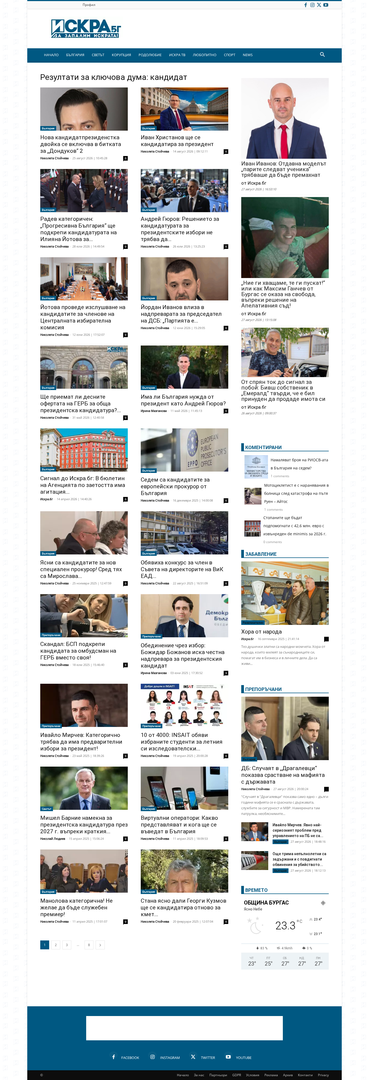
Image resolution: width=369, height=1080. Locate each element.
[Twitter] (319, 4)
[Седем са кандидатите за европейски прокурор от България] (184, 450)
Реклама (271, 1075)
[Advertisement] (184, 1028)
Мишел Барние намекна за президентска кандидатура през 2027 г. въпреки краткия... (84, 825)
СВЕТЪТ (98, 54)
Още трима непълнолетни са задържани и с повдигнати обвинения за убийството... (299, 859)
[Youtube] (326, 4)
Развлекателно (253, 622)
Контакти (305, 1075)
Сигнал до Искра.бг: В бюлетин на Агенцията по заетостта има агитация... (82, 485)
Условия (252, 1075)
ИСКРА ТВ (177, 54)
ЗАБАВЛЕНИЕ (261, 554)
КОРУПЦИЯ (121, 54)
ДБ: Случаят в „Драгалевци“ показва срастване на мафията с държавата (283, 775)
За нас (199, 1075)
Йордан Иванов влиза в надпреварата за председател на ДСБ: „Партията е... (181, 314)
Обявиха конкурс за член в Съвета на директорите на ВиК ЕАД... (182, 569)
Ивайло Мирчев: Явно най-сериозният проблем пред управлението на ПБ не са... (298, 830)
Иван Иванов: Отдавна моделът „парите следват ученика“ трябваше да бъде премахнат (283, 169)
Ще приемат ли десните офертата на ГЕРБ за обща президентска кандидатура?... (80, 404)
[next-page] (100, 944)
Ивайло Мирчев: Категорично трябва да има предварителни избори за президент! (81, 742)
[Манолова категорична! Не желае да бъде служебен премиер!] (84, 871)
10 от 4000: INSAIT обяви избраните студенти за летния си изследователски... (182, 742)
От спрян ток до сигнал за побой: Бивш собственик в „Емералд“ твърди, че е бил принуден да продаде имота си (283, 390)
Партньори (218, 1075)
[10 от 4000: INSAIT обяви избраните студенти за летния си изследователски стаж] (184, 706)
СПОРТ (229, 54)
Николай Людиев (52, 839)
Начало (183, 1075)
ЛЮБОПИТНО (204, 54)
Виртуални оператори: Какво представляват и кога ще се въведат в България (179, 825)
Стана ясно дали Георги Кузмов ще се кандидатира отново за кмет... (183, 908)
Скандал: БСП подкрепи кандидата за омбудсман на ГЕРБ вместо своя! (78, 651)
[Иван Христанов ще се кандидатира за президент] (184, 109)
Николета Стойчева (54, 158)
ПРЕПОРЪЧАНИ (263, 689)
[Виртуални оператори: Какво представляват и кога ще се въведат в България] (184, 789)
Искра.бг (46, 499)
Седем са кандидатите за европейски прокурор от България (175, 486)
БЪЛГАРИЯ (75, 54)
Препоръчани (51, 635)
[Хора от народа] (285, 593)
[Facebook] (305, 4)
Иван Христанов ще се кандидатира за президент (177, 140)
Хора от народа (261, 631)
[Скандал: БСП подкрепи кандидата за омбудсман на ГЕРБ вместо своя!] (84, 615)
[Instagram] (312, 4)
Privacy (323, 1075)
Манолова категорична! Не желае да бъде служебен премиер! (76, 908)
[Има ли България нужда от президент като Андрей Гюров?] (184, 368)
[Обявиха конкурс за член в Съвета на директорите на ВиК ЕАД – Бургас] (184, 533)
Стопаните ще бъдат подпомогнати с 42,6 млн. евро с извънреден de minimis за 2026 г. (294, 525)
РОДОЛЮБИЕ (150, 54)
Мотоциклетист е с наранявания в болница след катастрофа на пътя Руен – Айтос (296, 493)
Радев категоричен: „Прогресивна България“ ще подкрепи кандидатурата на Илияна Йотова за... (78, 229)
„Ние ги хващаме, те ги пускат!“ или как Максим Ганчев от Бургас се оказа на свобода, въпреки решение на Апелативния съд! (283, 294)
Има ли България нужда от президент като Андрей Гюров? (183, 400)
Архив (288, 1075)
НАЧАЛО (51, 54)
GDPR (236, 1075)
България (48, 128)
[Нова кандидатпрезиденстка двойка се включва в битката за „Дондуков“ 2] (84, 109)
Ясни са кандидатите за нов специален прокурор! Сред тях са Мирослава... (81, 569)
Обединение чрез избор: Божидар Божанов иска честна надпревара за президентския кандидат (182, 655)
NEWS (248, 54)
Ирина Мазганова (154, 411)
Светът (46, 809)
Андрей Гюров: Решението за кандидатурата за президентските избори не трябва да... (180, 229)
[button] (322, 55)
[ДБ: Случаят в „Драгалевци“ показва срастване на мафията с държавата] (285, 729)
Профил (89, 4)
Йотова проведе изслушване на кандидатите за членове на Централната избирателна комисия (82, 317)
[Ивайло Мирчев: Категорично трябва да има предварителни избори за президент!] (84, 706)
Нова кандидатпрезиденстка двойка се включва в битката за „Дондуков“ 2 (80, 144)
